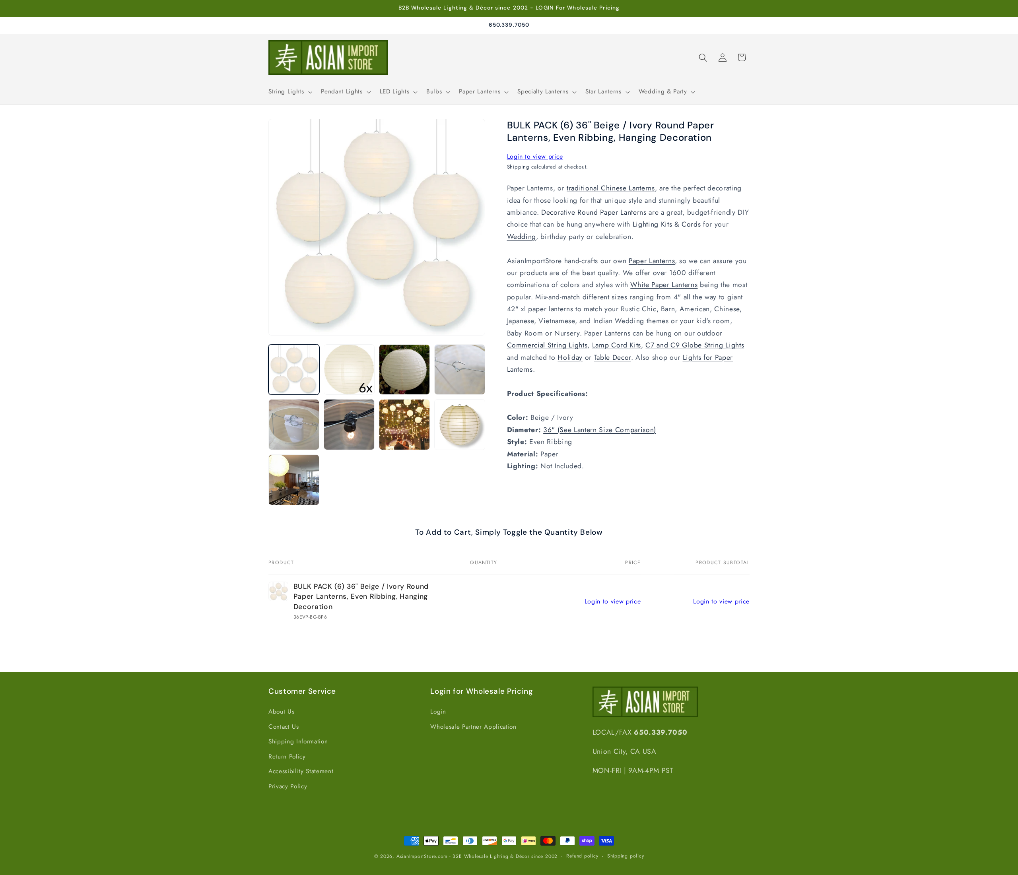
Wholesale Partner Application (473, 726)
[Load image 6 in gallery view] (349, 424)
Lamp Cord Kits (616, 345)
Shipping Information (298, 741)
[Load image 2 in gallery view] (349, 369)
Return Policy (287, 756)
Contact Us (283, 726)
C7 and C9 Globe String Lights (694, 345)
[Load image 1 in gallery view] (293, 369)
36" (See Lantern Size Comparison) (599, 430)
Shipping (518, 167)
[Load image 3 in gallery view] (404, 369)
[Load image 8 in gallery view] (459, 424)
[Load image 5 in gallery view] (293, 424)
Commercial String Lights (547, 345)
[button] (289, 92)
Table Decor (612, 357)
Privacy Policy (287, 786)
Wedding (521, 236)
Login (438, 711)
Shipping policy (625, 855)
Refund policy (582, 855)
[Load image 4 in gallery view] (459, 369)
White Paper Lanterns (663, 285)
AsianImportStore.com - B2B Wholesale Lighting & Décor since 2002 (477, 856)
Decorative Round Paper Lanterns (593, 212)
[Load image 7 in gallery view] (404, 424)
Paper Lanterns (652, 261)
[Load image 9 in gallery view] (293, 479)
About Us (281, 711)
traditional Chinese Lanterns (611, 188)
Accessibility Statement (300, 771)
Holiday (570, 357)
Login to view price (535, 156)
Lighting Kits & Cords (667, 224)
